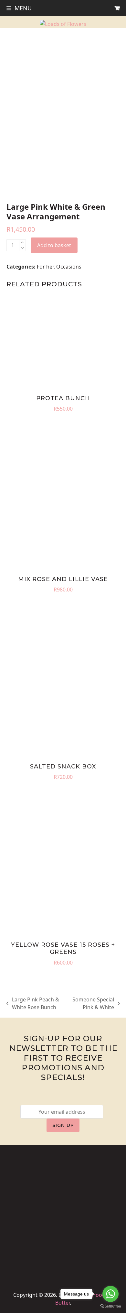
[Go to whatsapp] (110, 1294)
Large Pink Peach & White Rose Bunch (32, 1003)
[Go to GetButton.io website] (110, 1306)
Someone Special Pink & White (93, 1003)
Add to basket (54, 245)
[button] (19, 8)
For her (45, 266)
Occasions (68, 266)
